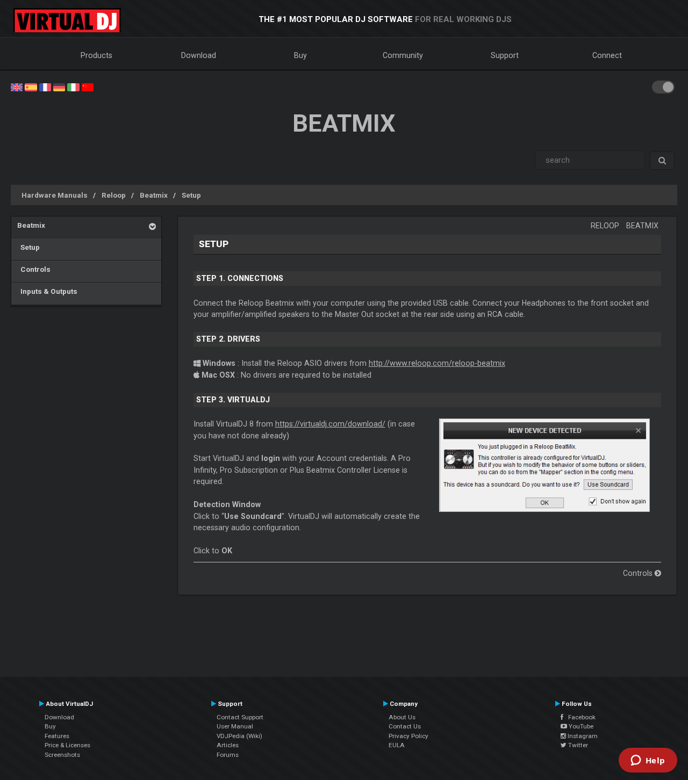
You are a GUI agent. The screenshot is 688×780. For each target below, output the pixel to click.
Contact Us (405, 726)
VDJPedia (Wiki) (239, 736)
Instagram (582, 736)
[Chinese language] (88, 86)
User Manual (235, 726)
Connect (607, 55)
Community (403, 55)
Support (505, 55)
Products (96, 55)
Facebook (579, 717)
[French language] (45, 86)
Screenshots (62, 755)
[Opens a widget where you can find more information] (647, 761)
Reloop (114, 195)
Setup (191, 195)
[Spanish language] (31, 86)
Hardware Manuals (55, 195)
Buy (300, 55)
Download (198, 55)
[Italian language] (73, 86)
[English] (17, 86)
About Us (402, 717)
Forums (228, 755)
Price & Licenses (67, 745)
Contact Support (240, 717)
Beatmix (154, 195)
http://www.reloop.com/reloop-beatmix (437, 363)
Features (57, 736)
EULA (397, 745)
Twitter (577, 745)
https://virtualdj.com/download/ (330, 424)
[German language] (59, 86)
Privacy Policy (408, 736)
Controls (34, 269)
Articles (228, 745)
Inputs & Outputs (47, 291)
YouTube (580, 726)
